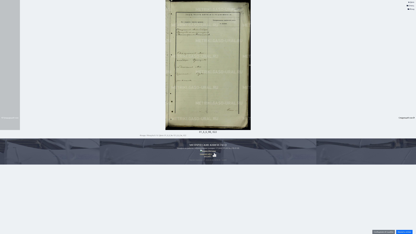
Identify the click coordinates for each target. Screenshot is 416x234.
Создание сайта (206, 154)
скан (11, 118)
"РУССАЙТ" (208, 156)
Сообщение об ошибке (383, 232)
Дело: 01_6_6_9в (165, 135)
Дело (412, 2)
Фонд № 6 (151, 135)
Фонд (412, 9)
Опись (411, 5)
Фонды (143, 135)
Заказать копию (404, 232)
